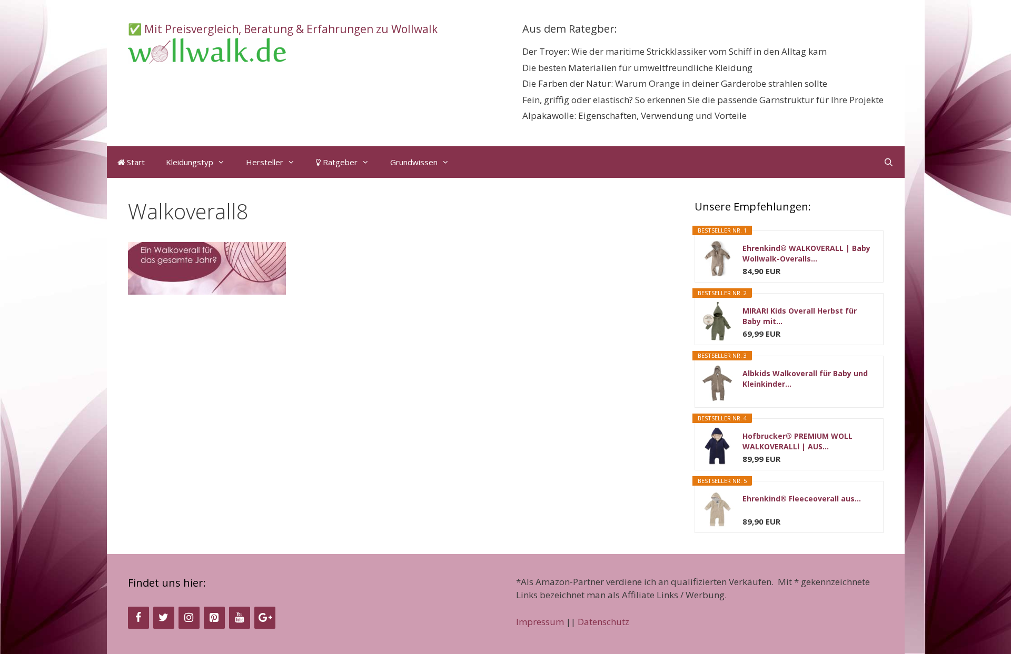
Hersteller (264, 162)
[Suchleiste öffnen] (888, 162)
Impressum (540, 622)
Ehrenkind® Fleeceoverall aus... (801, 499)
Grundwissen (414, 162)
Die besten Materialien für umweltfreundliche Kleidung (637, 68)
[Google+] (264, 618)
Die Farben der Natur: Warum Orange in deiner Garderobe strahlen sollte (674, 83)
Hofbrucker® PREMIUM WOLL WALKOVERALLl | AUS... (797, 441)
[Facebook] (138, 618)
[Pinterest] (214, 618)
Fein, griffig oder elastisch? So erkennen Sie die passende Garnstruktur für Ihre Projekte (703, 100)
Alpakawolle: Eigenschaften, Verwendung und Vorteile (634, 115)
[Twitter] (163, 618)
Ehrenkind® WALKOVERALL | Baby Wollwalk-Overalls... (806, 253)
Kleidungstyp (189, 162)
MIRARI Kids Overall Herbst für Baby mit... (799, 316)
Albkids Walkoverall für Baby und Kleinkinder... (805, 378)
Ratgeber (339, 162)
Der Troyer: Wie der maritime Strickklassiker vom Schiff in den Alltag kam (674, 51)
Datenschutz (603, 622)
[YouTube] (239, 618)
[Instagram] (189, 618)
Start (135, 162)
